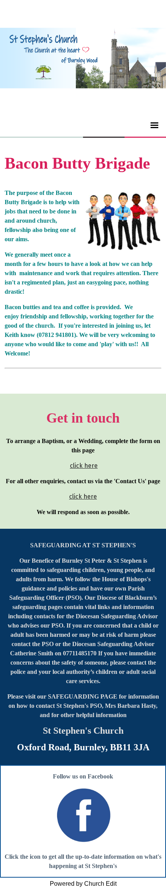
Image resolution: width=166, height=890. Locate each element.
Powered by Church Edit (83, 883)
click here (84, 465)
